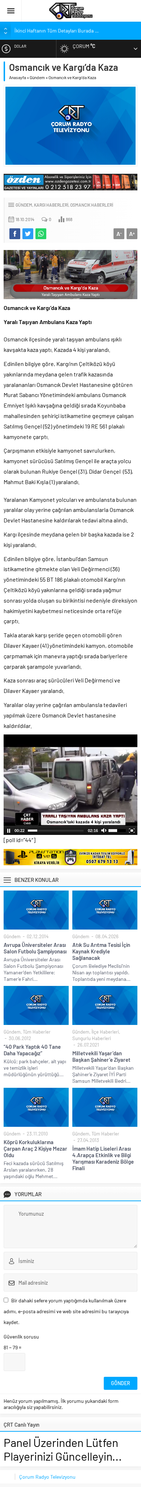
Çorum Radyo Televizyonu (47, 1477)
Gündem (37, 77)
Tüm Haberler (37, 1032)
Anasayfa (17, 77)
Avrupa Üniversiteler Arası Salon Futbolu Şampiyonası (35, 947)
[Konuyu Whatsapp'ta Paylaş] (40, 233)
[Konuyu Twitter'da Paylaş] (27, 233)
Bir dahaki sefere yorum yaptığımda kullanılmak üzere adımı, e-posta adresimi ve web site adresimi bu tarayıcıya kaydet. (66, 1311)
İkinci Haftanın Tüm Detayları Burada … (56, 30)
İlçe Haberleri (105, 1032)
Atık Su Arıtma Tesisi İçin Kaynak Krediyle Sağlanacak (101, 951)
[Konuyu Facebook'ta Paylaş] (14, 233)
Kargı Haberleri (51, 204)
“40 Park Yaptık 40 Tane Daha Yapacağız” (32, 1049)
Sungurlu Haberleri (91, 1038)
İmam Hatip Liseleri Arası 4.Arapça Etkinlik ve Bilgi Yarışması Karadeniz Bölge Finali (103, 1158)
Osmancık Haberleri (91, 204)
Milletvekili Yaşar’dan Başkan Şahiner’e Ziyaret (101, 1056)
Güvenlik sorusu (21, 1336)
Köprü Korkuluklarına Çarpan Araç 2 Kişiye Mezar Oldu (35, 1148)
